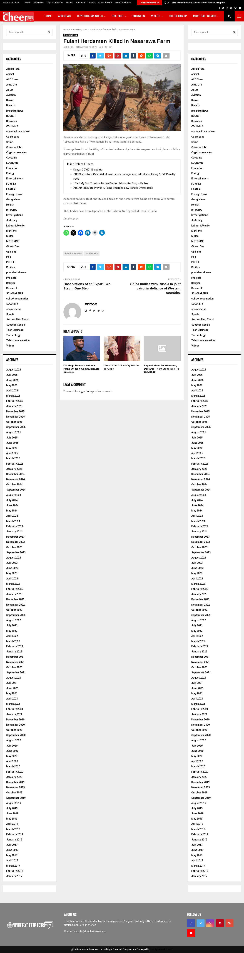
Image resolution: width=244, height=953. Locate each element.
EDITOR (70, 47)
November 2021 (15, 662)
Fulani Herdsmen (73, 253)
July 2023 (12, 562)
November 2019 (15, 787)
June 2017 (12, 850)
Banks (9, 100)
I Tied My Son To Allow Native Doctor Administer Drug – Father (110, 183)
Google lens (13, 199)
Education (12, 168)
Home (27, 2)
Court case (12, 136)
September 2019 (16, 797)
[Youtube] (191, 933)
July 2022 (12, 625)
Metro (10, 236)
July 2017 (12, 844)
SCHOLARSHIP (105, 2)
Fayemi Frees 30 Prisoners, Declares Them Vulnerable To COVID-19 (161, 368)
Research (12, 288)
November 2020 (15, 724)
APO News (38, 2)
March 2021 (13, 703)
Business (80, 2)
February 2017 (14, 870)
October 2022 (14, 609)
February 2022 (14, 646)
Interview (11, 209)
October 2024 (14, 484)
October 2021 (14, 667)
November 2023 (15, 541)
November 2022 (15, 604)
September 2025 (16, 427)
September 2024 (16, 489)
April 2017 (12, 860)
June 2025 (12, 442)
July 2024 (12, 500)
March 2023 (13, 583)
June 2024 (12, 505)
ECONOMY (12, 162)
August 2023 (13, 557)
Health (10, 204)
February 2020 (14, 771)
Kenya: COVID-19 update (87, 169)
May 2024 (11, 510)
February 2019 (14, 834)
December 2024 (15, 474)
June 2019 (12, 813)
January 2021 (14, 714)
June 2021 (12, 688)
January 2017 (14, 876)
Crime (9, 142)
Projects (11, 277)
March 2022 (13, 641)
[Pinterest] (220, 923)
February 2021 (14, 709)
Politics (69, 2)
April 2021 (12, 698)
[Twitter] (201, 923)
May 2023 (11, 573)
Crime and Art (14, 147)
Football (11, 188)
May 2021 (11, 693)
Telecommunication (18, 340)
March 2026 (13, 395)
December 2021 (15, 656)
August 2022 (13, 620)
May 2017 (11, 855)
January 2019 (14, 839)
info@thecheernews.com (92, 931)
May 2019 (11, 818)
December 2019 (15, 782)
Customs (11, 157)
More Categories (123, 2)
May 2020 (11, 756)
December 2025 (15, 411)
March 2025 (13, 458)
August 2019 (13, 803)
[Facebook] (191, 923)
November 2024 (15, 479)
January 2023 (14, 594)
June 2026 (12, 380)
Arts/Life (11, 84)
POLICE (10, 262)
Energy (10, 173)
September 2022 (16, 615)
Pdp (8, 256)
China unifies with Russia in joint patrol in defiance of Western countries (155, 288)
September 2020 (16, 735)
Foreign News (14, 194)
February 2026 (14, 400)
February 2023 (14, 589)
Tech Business (14, 329)
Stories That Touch (17, 319)
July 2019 (12, 808)
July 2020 (12, 745)
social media (13, 309)
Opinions (11, 251)
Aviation (11, 95)
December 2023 (15, 536)
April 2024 (12, 515)
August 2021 (13, 677)
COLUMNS (12, 126)
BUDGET (11, 115)
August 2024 (13, 495)
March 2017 (13, 865)
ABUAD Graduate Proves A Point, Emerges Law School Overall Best (113, 187)
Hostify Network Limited (161, 949)
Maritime (11, 230)
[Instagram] (210, 923)
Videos (91, 2)
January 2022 (14, 651)
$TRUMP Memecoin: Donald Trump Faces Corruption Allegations (204, 2)
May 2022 (11, 630)
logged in (84, 391)
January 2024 (14, 531)
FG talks (11, 183)
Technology (13, 335)
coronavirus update (17, 131)
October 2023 (14, 547)
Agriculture (12, 68)
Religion (11, 283)
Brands (10, 105)
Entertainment (14, 178)
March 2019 (13, 829)
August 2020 (13, 740)
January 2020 (14, 777)
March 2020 (13, 766)
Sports (10, 314)
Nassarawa (92, 253)
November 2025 (15, 416)
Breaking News (70, 35)
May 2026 (11, 385)
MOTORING (12, 241)
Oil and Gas (12, 246)
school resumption (17, 298)
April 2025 (12, 453)
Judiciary (11, 220)
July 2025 (12, 437)
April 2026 (12, 390)
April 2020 (12, 761)
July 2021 (12, 682)
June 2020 (12, 750)
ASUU (9, 89)
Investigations (14, 215)
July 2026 (12, 374)
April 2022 (12, 636)
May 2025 (11, 448)
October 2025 (14, 421)
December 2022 (15, 599)
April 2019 (12, 823)
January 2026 (14, 406)
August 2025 (13, 432)
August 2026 (13, 369)
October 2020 (14, 729)
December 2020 (15, 719)
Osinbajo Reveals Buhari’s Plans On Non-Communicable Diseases (81, 368)
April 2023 (12, 578)
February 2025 (14, 463)
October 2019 (14, 792)
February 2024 (14, 526)
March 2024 (13, 521)
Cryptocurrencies (55, 2)
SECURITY (12, 303)
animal (10, 74)
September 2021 (16, 672)
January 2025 (14, 468)
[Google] (229, 923)
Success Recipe (15, 324)
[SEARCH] (49, 32)
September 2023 (16, 552)
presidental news (16, 272)
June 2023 (12, 568)
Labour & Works (15, 225)
